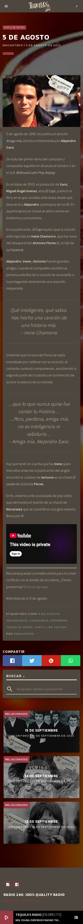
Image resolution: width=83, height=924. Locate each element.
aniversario (16, 620)
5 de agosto (49, 614)
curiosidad (38, 620)
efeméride (59, 620)
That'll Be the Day (14, 27)
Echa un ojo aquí (36, 587)
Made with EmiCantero (22, 900)
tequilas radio (19, 627)
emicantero (24, 634)
